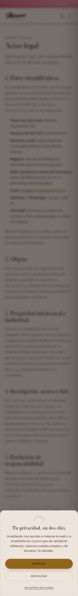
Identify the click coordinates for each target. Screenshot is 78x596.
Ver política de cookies (39, 587)
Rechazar (39, 576)
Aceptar (39, 563)
